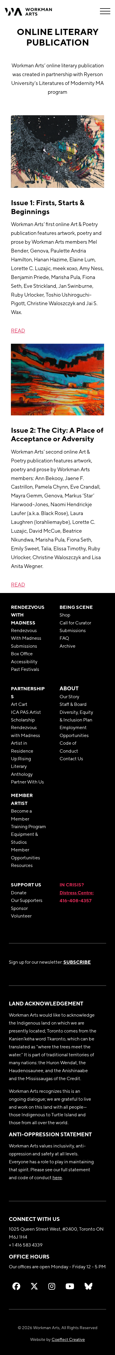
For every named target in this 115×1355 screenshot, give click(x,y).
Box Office (22, 653)
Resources (22, 865)
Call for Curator (75, 622)
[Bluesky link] (88, 1286)
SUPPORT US (26, 884)
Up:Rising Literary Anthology (22, 766)
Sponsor (19, 908)
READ (18, 331)
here (57, 1177)
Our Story (69, 696)
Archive (67, 646)
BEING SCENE (76, 607)
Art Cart (19, 704)
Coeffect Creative (68, 1339)
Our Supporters (26, 900)
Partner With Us (27, 781)
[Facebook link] (16, 1286)
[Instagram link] (51, 1286)
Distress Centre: (77, 892)
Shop (65, 614)
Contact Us (71, 758)
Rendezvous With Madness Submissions (26, 638)
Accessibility (24, 661)
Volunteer (21, 915)
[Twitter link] (34, 1286)
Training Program (28, 826)
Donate (19, 892)
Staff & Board (73, 704)
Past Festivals (25, 669)
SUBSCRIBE (77, 962)
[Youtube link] (69, 1286)
